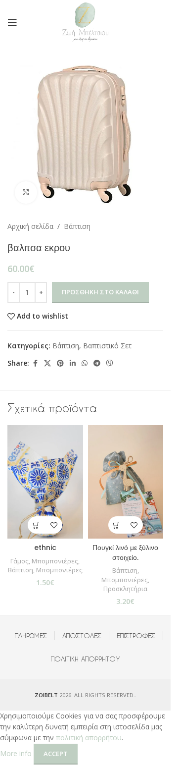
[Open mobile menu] (12, 22)
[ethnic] (45, 482)
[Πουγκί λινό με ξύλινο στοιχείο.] (126, 482)
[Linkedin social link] (73, 363)
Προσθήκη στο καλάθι (100, 291)
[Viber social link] (109, 363)
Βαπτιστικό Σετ (107, 345)
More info (17, 753)
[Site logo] (85, 21)
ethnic (45, 547)
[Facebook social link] (35, 363)
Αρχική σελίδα (30, 226)
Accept (56, 753)
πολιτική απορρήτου (89, 737)
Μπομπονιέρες (55, 560)
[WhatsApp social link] (84, 363)
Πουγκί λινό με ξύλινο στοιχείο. (125, 552)
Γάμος (19, 560)
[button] (36, 525)
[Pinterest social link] (60, 363)
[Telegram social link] (96, 363)
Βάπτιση (77, 226)
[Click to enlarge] (26, 192)
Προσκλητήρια (125, 588)
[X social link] (47, 363)
